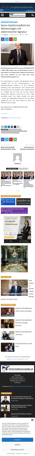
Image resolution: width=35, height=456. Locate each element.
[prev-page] (16, 191)
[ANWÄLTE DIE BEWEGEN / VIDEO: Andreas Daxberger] (7, 312)
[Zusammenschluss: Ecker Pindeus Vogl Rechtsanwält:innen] (5, 407)
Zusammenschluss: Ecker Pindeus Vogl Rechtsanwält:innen (21, 406)
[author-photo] (17, 157)
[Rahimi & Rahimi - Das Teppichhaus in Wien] (17, 258)
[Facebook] (2, 39)
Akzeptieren (17, 440)
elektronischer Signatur (15, 129)
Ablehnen (17, 444)
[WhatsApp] (15, 39)
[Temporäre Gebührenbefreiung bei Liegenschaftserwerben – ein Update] (17, 175)
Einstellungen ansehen (17, 449)
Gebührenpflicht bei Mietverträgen (10, 131)
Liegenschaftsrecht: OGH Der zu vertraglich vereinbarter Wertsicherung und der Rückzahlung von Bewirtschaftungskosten (29, 183)
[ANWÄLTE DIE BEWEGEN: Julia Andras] (7, 336)
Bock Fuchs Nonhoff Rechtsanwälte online (8, 148)
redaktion (5, 34)
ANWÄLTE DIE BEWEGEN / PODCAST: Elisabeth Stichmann (23, 322)
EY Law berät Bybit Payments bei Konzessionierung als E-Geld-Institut (22, 397)
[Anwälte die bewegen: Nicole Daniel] (7, 348)
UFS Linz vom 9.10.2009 (6, 132)
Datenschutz (19, 453)
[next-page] (18, 191)
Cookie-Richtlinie (11, 453)
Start (2, 19)
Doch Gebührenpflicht (14, 117)
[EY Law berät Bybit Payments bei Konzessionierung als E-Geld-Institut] (5, 399)
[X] (7, 39)
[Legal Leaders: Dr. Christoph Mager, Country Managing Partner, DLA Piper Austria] (14, 288)
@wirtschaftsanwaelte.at (17, 359)
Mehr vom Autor (23, 168)
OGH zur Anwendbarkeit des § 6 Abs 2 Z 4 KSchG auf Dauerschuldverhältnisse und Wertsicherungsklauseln (6, 183)
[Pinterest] (11, 39)
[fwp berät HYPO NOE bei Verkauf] (5, 416)
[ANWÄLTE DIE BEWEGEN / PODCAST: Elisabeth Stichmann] (7, 324)
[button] (32, 420)
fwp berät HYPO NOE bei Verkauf (21, 414)
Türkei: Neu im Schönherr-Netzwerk (27, 148)
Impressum (25, 453)
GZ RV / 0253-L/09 (22, 131)
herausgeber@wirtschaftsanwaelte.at (23, 386)
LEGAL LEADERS (6, 277)
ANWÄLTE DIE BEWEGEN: (8, 304)
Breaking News (8, 19)
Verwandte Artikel (12, 168)
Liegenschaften (13, 22)
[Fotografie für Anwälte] (17, 229)
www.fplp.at (4, 113)
